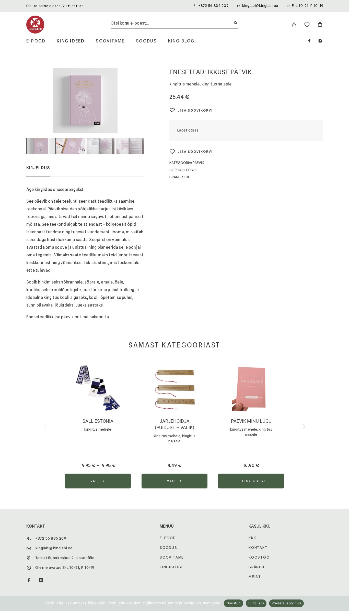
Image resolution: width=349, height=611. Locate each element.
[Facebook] (309, 41)
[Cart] (320, 25)
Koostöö (259, 557)
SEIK (185, 177)
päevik (198, 163)
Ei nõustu (256, 603)
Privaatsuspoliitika (286, 603)
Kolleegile (187, 170)
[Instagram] (320, 41)
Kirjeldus (38, 167)
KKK (252, 538)
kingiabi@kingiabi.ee (260, 6)
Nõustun (233, 603)
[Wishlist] (306, 25)
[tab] (38, 171)
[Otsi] (235, 23)
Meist (255, 577)
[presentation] (45, 426)
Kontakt (258, 547)
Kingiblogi (182, 41)
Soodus (146, 41)
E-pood (35, 41)
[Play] (41, 146)
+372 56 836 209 (214, 6)
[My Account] (293, 24)
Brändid (257, 567)
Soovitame (110, 41)
